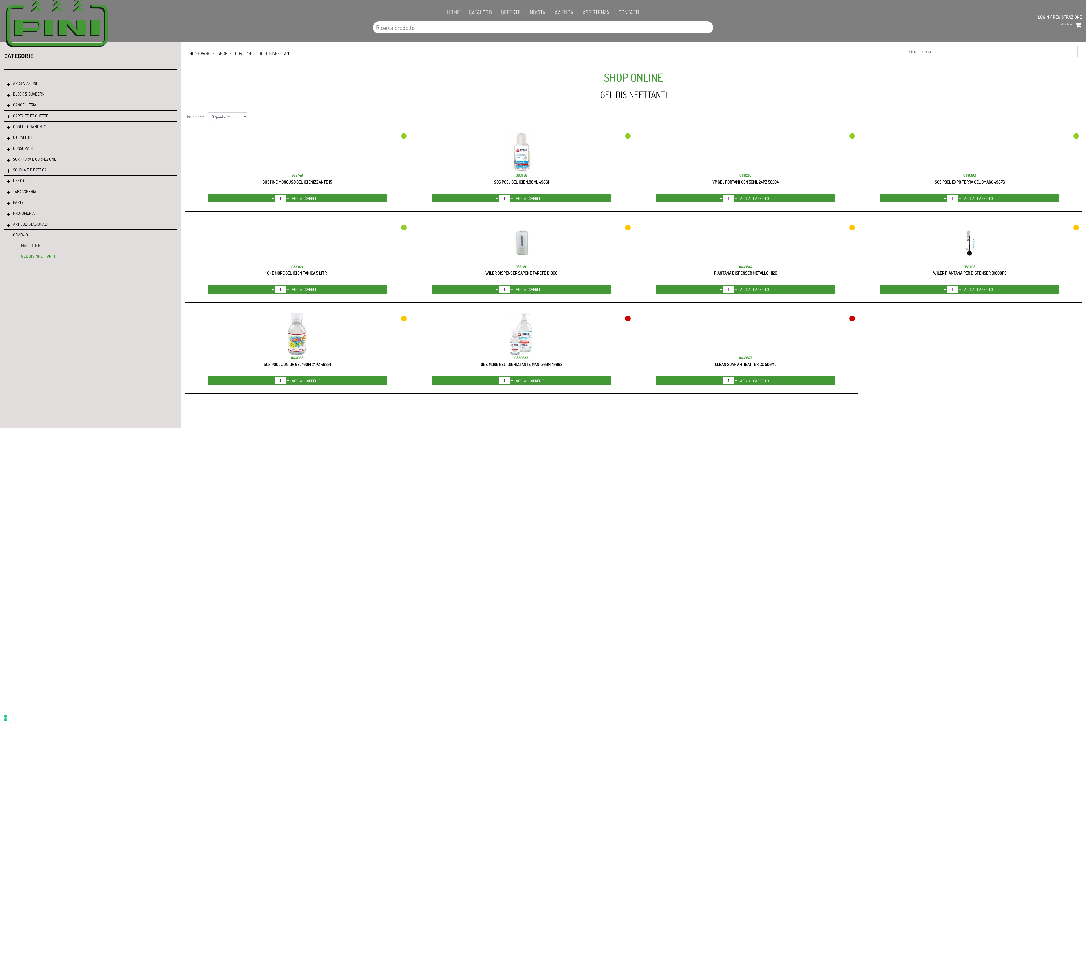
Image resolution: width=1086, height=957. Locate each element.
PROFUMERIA (24, 213)
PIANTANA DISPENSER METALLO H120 (745, 273)
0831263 (745, 175)
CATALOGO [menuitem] (480, 12)
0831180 (521, 266)
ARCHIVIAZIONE (25, 83)
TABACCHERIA (24, 191)
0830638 (521, 357)
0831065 (297, 357)
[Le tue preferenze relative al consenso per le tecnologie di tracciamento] (5, 717)
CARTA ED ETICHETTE (30, 115)
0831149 (297, 175)
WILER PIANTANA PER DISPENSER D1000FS (970, 273)
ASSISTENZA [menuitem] (596, 12)
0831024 (297, 266)
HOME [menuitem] (453, 12)
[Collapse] (8, 236)
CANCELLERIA (24, 104)
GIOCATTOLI (22, 137)
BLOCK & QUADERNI (29, 94)
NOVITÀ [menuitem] (538, 12)
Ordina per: (194, 116)
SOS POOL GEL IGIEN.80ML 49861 (521, 182)
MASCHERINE (32, 245)
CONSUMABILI (24, 148)
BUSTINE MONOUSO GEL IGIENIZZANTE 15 (297, 182)
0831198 (969, 266)
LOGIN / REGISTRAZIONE (1060, 17)
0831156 (521, 175)
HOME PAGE (199, 53)
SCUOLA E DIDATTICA (30, 170)
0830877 (745, 357)
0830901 (969, 175)
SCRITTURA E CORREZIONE (34, 159)
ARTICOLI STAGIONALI (30, 224)
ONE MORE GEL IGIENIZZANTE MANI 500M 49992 (521, 364)
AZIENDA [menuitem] (564, 12)
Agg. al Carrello (306, 198)
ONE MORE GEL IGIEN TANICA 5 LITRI (297, 273)
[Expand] (8, 85)
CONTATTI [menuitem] (629, 12)
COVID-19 (20, 235)
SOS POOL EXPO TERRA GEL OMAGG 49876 (970, 182)
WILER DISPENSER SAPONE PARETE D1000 (521, 273)
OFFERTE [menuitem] (511, 12)
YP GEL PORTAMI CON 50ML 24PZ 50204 (745, 182)
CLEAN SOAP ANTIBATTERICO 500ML (745, 364)
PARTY (18, 202)
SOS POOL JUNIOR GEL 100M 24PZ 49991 (297, 364)
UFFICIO (19, 180)
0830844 (745, 266)
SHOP (222, 53)
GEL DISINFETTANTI (38, 256)
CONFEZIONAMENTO (29, 126)
